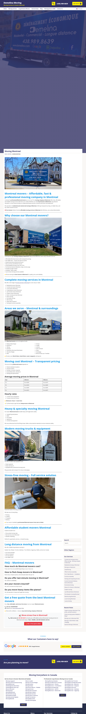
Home (6, 154)
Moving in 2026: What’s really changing (71, 621)
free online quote (17, 608)
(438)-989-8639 (62, 4)
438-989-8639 (21, 618)
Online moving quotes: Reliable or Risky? (72, 615)
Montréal (10, 154)
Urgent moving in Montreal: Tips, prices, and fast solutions (72, 611)
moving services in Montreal (22, 282)
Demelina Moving (12, 2)
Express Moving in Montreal (71, 624)
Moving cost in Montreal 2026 (72, 618)
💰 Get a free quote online (33, 623)
